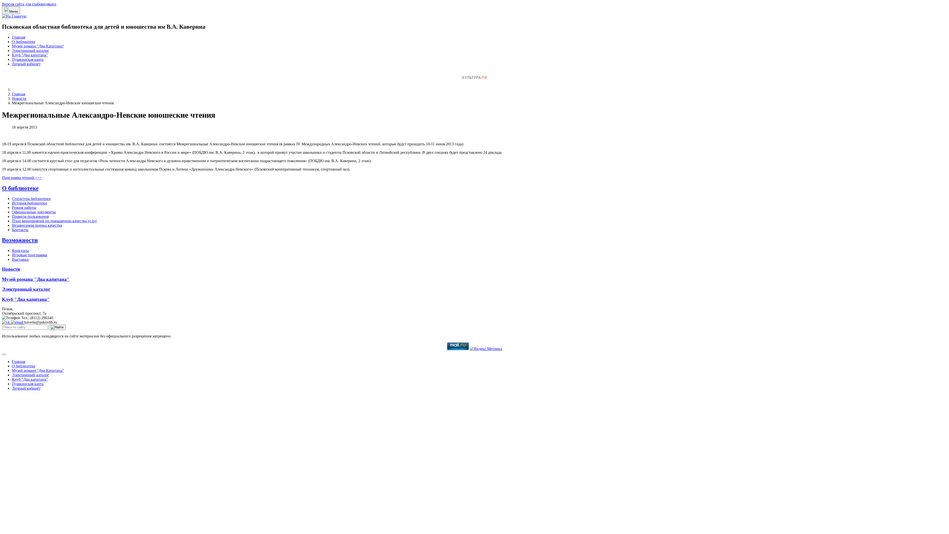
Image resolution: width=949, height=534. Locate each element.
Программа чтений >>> (22, 178)
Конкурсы (20, 250)
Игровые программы (29, 255)
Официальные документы (34, 212)
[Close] (4, 354)
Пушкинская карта (27, 59)
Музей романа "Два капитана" (35, 279)
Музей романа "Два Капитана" (38, 46)
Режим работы (24, 207)
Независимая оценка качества (37, 225)
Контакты (20, 230)
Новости (11, 269)
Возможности (20, 240)
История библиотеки (29, 203)
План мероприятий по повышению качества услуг (54, 221)
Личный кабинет (26, 64)
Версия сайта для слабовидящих (29, 4)
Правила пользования (30, 216)
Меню (13, 11)
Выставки (20, 259)
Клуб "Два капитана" (30, 55)
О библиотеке (23, 42)
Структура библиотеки (31, 199)
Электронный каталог (30, 50)
